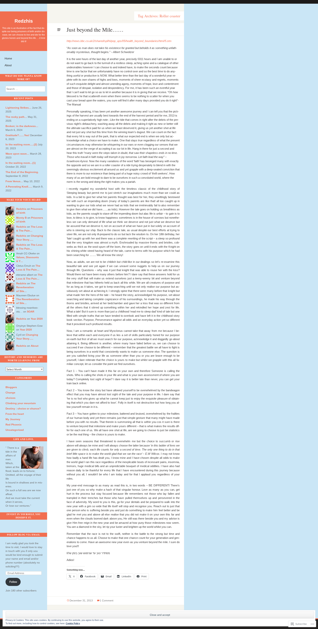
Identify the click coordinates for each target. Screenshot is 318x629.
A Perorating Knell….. (19, 186)
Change (10, 392)
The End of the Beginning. (22, 172)
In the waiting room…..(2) (21, 144)
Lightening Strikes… (18, 107)
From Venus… (14, 181)
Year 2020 (37, 318)
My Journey (13, 419)
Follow (13, 581)
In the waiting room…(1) (21, 162)
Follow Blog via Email (23, 534)
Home (8, 58)
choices (10, 397)
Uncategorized (15, 429)
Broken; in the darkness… (22, 126)
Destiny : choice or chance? (23, 408)
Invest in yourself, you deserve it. (24, 516)
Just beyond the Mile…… (95, 29)
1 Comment (106, 600)
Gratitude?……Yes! (17, 135)
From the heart (15, 413)
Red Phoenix (14, 424)
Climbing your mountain (21, 403)
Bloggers (11, 387)
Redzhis (24, 21)
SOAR (30, 311)
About (8, 65)
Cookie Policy (73, 623)
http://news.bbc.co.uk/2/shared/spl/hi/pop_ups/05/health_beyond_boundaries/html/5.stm (119, 41)
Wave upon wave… (17, 153)
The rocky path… (16, 116)
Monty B (21, 217)
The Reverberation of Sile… (26, 287)
